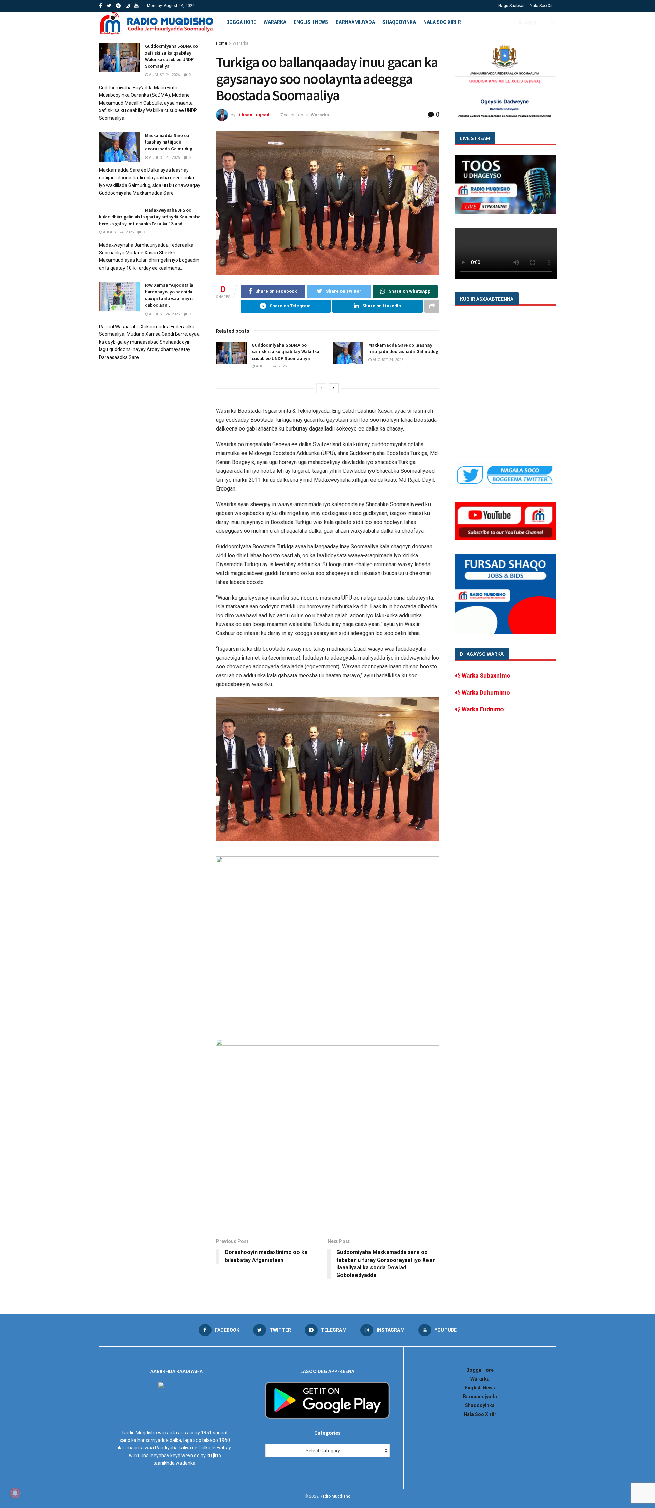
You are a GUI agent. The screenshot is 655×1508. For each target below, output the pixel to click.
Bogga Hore (241, 22)
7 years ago (291, 114)
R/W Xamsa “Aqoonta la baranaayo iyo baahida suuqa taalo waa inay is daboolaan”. (169, 295)
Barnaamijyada (355, 22)
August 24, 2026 (271, 366)
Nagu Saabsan (512, 5)
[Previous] (321, 388)
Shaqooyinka (399, 22)
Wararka (275, 22)
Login (529, 22)
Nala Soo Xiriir (543, 5)
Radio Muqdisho (335, 1496)
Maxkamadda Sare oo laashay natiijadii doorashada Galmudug (403, 348)
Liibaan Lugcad (253, 114)
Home (221, 43)
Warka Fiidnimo (482, 709)
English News (311, 22)
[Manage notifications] (15, 1493)
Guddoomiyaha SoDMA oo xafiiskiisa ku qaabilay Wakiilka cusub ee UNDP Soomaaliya (285, 351)
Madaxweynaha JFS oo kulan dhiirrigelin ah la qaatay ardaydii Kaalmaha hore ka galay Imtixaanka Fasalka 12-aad (149, 216)
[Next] (334, 388)
